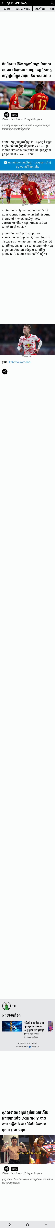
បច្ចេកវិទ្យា (40, 9)
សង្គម (7, 9)
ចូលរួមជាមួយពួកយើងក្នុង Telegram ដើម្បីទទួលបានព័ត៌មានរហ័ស (29, 164)
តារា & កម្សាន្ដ (23, 9)
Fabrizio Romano (19, 362)
